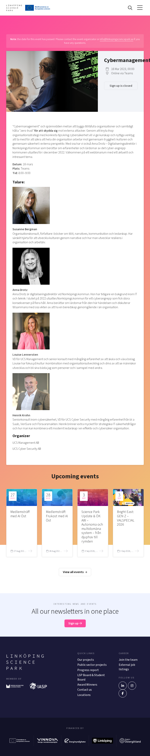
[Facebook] (123, 693)
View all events (73, 572)
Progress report (88, 670)
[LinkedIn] (123, 686)
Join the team (128, 660)
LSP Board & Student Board (91, 677)
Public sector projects (92, 665)
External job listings (127, 667)
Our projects (85, 660)
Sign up (73, 623)
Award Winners (87, 684)
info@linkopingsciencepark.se (116, 39)
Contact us (84, 690)
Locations (84, 695)
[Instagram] (132, 686)
